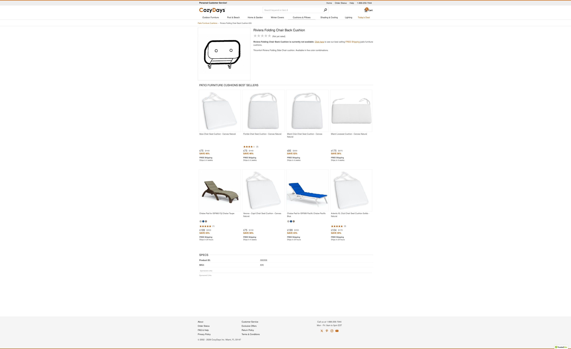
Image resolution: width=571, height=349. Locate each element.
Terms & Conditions (251, 334)
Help (352, 2)
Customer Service (250, 321)
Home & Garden (255, 17)
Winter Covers (277, 17)
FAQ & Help (203, 329)
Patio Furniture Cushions (207, 23)
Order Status (341, 2)
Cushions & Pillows (301, 17)
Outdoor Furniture (211, 17)
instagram (332, 330)
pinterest (326, 330)
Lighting (348, 17)
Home (329, 2)
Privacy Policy (204, 334)
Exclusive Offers (249, 325)
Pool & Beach (233, 17)
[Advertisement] (285, 295)
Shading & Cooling (329, 17)
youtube (337, 330)
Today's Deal (364, 17)
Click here (319, 41)
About (200, 321)
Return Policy (248, 329)
